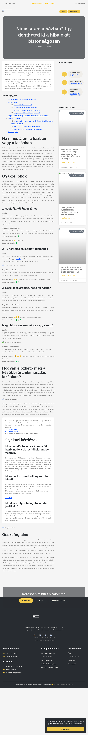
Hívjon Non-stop (75, 72)
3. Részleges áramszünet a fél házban (27, 110)
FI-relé (18, 259)
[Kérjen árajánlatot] (64, 82)
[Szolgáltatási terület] (64, 92)
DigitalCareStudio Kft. (63, 684)
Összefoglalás (13, 132)
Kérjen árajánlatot (75, 81)
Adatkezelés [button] (77, 724)
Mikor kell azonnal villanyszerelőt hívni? (27, 126)
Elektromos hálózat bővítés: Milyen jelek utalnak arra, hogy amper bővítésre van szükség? (70, 154)
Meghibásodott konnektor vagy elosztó (27, 113)
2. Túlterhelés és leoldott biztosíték (25, 107)
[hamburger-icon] (84, 12)
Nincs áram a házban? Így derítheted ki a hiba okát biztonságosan (71, 269)
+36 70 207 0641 (10, 3)
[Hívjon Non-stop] (64, 74)
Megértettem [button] (65, 729)
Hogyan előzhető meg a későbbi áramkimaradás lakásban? (28, 116)
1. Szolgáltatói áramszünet (23, 105)
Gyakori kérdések (14, 118)
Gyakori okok (12, 102)
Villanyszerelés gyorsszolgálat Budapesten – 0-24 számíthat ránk (69, 211)
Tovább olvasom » (68, 162)
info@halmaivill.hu (80, 3)
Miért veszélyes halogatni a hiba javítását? (28, 129)
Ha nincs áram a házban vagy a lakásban (22, 99)
